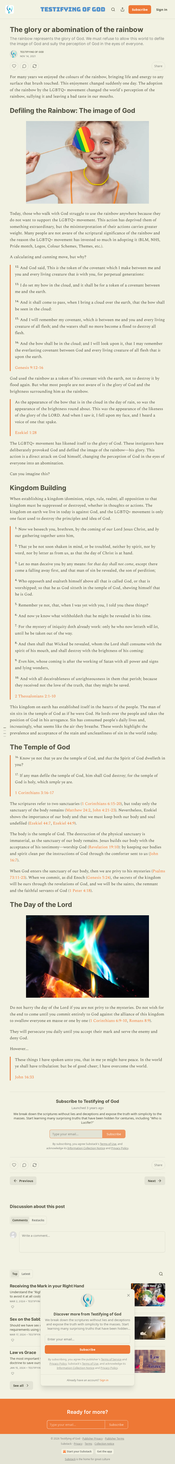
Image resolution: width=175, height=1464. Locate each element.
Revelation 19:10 (103, 847)
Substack (70, 1459)
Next (152, 1181)
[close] (128, 1295)
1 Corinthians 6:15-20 (101, 804)
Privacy (78, 1444)
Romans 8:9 (139, 1021)
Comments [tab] (20, 1220)
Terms (88, 1444)
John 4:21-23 (104, 810)
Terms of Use (90, 1363)
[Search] (113, 9)
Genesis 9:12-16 (29, 368)
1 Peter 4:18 (80, 891)
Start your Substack (79, 1451)
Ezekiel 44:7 (40, 823)
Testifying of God (32, 51)
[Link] (3, 110)
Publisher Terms (114, 1438)
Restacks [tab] (38, 1220)
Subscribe (140, 9)
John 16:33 (24, 1077)
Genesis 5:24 (98, 877)
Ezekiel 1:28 (26, 433)
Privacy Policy (58, 1363)
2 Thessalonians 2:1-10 (35, 696)
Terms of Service (111, 1359)
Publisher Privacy (92, 1438)
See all (18, 1385)
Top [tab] (14, 1274)
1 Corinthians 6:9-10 (108, 1021)
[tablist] (28, 1220)
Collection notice (104, 1444)
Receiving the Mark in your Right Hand (47, 1286)
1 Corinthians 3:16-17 (34, 793)
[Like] (14, 66)
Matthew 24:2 (78, 810)
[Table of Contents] (5, 732)
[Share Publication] (122, 9)
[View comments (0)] (24, 66)
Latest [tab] (26, 1274)
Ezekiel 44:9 (64, 823)
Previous (26, 1181)
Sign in (161, 9)
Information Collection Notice (75, 1368)
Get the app (104, 1451)
